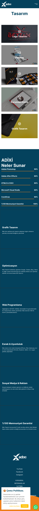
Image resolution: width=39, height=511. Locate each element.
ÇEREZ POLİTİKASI (14, 506)
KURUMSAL (19, 480)
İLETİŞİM (19, 486)
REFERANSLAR (19, 483)
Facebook (19, 472)
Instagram (19, 475)
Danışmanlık (32, 495)
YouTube (19, 469)
